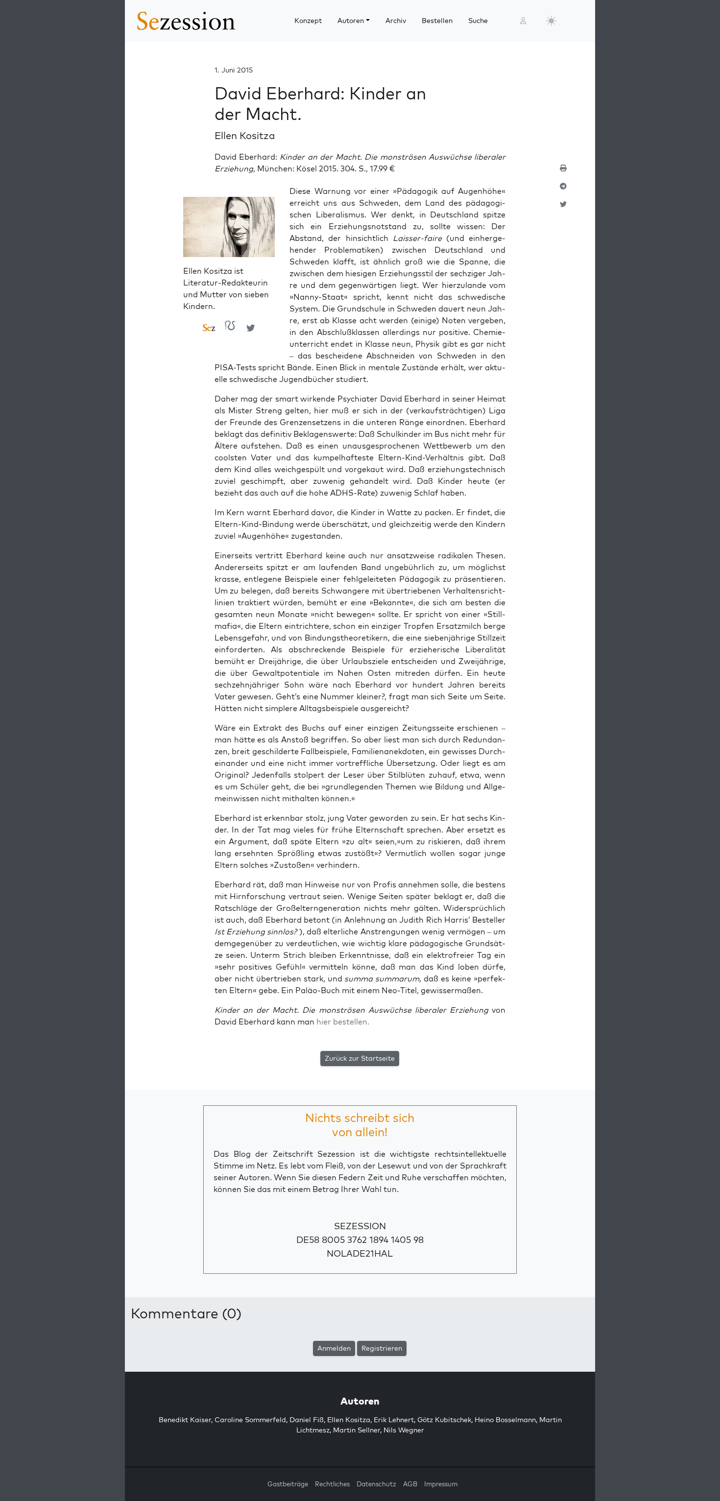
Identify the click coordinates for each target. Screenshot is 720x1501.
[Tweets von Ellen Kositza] (250, 327)
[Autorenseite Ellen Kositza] (229, 230)
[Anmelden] (523, 21)
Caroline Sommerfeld (250, 1419)
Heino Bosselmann (505, 1419)
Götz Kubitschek (444, 1419)
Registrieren (381, 1348)
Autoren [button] (350, 20)
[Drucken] (563, 172)
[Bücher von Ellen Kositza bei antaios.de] (231, 328)
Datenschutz (376, 1484)
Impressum (440, 1484)
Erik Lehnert (394, 1419)
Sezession (360, 1226)
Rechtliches (332, 1484)
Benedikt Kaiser (185, 1419)
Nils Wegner (404, 1430)
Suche (478, 20)
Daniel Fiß (306, 1419)
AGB (410, 1484)
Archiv (395, 20)
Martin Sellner (356, 1430)
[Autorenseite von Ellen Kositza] (209, 328)
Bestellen (437, 20)
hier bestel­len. (342, 1021)
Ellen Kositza (245, 135)
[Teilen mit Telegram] (563, 190)
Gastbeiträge (287, 1484)
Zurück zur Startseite (360, 1058)
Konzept (308, 20)
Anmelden (334, 1348)
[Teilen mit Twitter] (563, 208)
